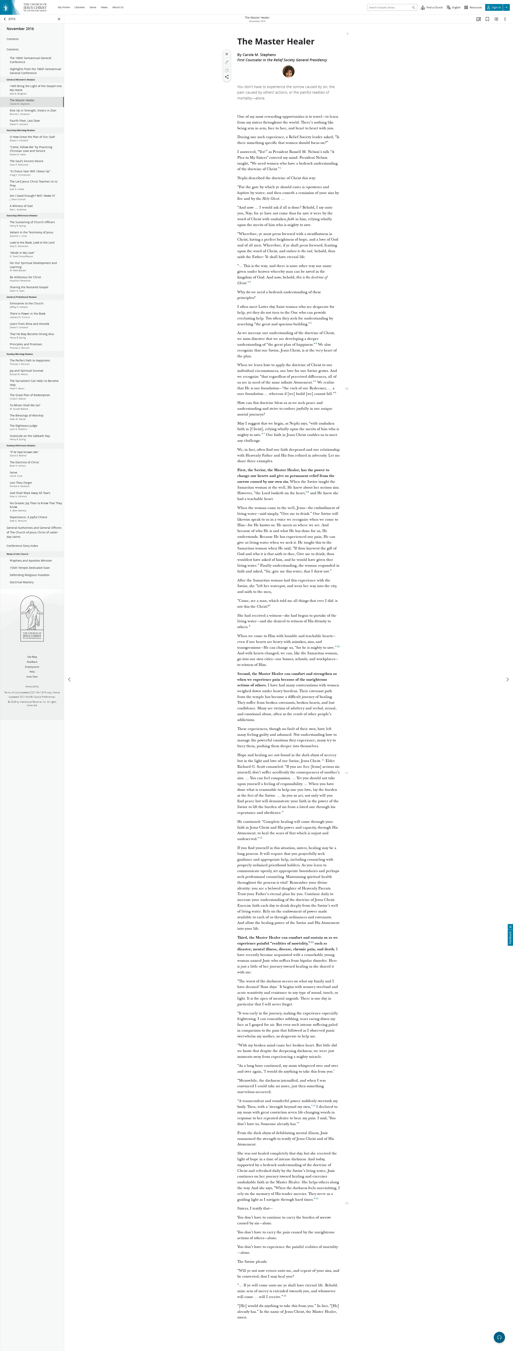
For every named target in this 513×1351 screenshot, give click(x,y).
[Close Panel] (59, 19)
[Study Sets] (479, 19)
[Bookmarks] (487, 19)
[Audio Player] (499, 1337)
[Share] (227, 77)
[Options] (505, 19)
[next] (507, 680)
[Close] (227, 54)
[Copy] (227, 70)
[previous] (70, 680)
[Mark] (227, 62)
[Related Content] (496, 19)
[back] (5, 19)
